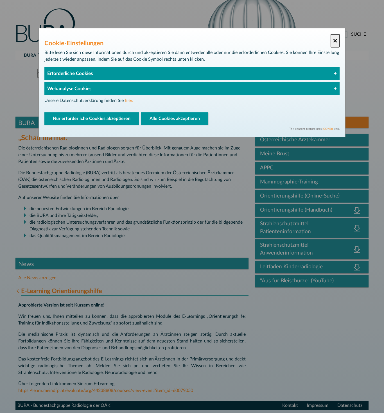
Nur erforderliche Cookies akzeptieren (91, 118)
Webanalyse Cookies (69, 88)
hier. (129, 100)
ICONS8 (327, 129)
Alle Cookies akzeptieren (175, 118)
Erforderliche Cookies (70, 73)
